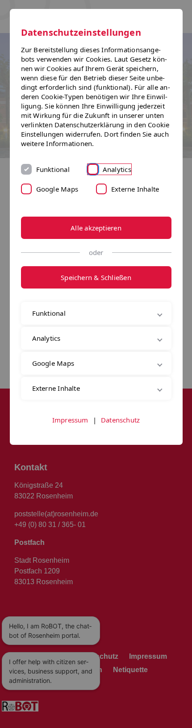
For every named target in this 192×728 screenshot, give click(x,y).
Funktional (53, 169)
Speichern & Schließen (96, 277)
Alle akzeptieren (96, 227)
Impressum (70, 439)
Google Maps (57, 188)
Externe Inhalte (135, 188)
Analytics (117, 169)
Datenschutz (120, 439)
